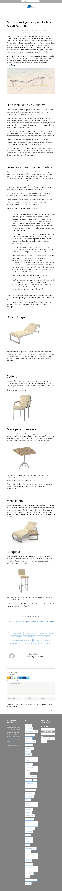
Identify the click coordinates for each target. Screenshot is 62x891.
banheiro (29, 745)
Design (28, 799)
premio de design (31, 647)
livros (28, 835)
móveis (28, 851)
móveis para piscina (30, 643)
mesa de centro (30, 848)
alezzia (28, 725)
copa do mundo (30, 790)
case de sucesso (31, 776)
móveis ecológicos (29, 636)
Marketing (32, 30)
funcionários (30, 828)
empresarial (29, 815)
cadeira (28, 754)
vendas (28, 883)
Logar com (10, 675)
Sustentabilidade (31, 880)
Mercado (28, 841)
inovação (29, 831)
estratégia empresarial (29, 824)
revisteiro (29, 873)
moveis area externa (46, 633)
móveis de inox (16, 636)
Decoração (25, 30)
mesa (27, 844)
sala (27, 876)
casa (27, 773)
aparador (29, 728)
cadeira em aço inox (30, 759)
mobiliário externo (31, 633)
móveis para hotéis (16, 643)
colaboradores (31, 783)
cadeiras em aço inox (31, 769)
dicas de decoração (29, 804)
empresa (28, 812)
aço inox (28, 738)
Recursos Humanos (29, 869)
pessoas (28, 860)
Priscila (47, 30)
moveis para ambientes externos (21, 640)
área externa (18, 633)
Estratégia (29, 819)
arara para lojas (31, 731)
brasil (28, 751)
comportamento (31, 786)
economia (29, 809)
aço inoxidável (30, 741)
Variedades (39, 30)
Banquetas (29, 748)
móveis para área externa (42, 640)
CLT (35, 780)
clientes (28, 780)
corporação (30, 793)
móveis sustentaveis (46, 643)
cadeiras (28, 764)
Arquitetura (30, 735)
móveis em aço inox (44, 636)
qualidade (29, 864)
